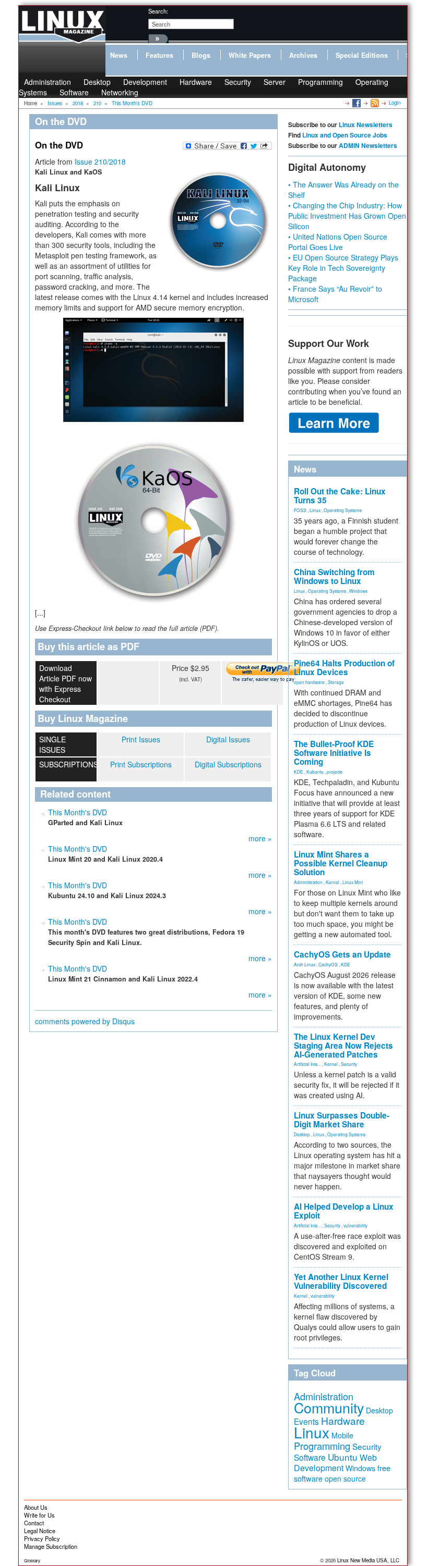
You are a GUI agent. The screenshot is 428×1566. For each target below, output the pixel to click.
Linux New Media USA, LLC (368, 1560)
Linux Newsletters (366, 124)
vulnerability (355, 1225)
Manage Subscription (50, 1546)
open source (345, 1478)
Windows (358, 591)
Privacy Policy (42, 1538)
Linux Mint (352, 882)
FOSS (300, 510)
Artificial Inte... (307, 1064)
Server (275, 82)
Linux (315, 510)
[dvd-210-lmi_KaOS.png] (153, 515)
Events (306, 1421)
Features (159, 55)
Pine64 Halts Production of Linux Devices (344, 667)
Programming (320, 82)
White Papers (250, 55)
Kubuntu (315, 771)
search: (158, 11)
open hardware (309, 682)
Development (145, 82)
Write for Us (39, 1515)
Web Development (335, 1462)
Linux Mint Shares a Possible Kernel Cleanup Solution (340, 863)
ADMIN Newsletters (368, 145)
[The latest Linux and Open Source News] (374, 102)
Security (237, 82)
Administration (308, 882)
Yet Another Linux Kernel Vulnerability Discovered (341, 1281)
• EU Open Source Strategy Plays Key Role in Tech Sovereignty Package (343, 267)
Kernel (332, 882)
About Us (35, 1507)
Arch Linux (304, 964)
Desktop (302, 1134)
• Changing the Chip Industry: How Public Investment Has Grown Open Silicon (347, 215)
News (118, 55)
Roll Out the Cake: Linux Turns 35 (340, 496)
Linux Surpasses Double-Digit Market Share (341, 1120)
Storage (336, 682)
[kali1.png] (153, 370)
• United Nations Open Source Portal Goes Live (337, 241)
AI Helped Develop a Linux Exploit (344, 1211)
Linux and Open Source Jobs (344, 135)
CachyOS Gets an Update (342, 954)
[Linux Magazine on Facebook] (356, 102)
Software (74, 92)
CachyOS (328, 964)
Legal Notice (39, 1530)
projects (334, 771)
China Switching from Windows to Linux (334, 576)
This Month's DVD (77, 812)
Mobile (342, 1435)
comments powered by (85, 1021)
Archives (303, 55)
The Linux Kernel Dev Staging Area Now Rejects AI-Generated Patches (343, 1045)
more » (260, 838)
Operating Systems (343, 510)
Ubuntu (343, 1456)
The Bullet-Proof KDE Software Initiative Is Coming (334, 752)
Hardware (196, 82)
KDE (298, 771)
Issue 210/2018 (100, 161)
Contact (34, 1523)
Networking (119, 92)
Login (394, 102)
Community (329, 1407)
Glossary (32, 1560)
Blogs (201, 55)
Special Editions (362, 55)
